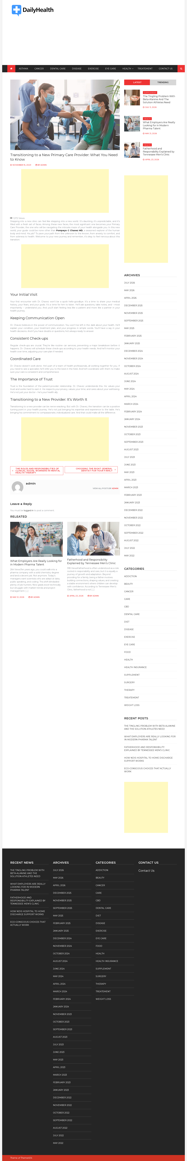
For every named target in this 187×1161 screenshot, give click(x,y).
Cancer (39, 68)
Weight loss (132, 705)
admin (43, 165)
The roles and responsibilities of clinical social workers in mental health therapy (37, 470)
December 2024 (133, 351)
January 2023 (132, 502)
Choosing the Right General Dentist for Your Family (94, 469)
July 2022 (129, 548)
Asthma (23, 68)
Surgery (129, 682)
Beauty (128, 584)
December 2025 (133, 305)
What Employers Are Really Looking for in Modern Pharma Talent (36, 562)
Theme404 (26, 1158)
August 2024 (131, 373)
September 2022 (133, 533)
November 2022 (133, 517)
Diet (126, 622)
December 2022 (133, 510)
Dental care (58, 68)
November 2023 (133, 426)
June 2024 (130, 381)
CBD (126, 606)
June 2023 (130, 464)
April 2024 (130, 396)
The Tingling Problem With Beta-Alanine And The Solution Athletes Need (159, 99)
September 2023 (133, 442)
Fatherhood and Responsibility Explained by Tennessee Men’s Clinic (91, 561)
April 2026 (130, 298)
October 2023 (132, 434)
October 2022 (132, 525)
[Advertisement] (93, 43)
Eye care (110, 68)
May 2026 (129, 290)
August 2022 (131, 540)
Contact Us (166, 68)
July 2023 (129, 457)
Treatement (145, 68)
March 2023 (131, 487)
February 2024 (133, 411)
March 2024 (131, 404)
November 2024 (133, 358)
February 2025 (133, 336)
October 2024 (132, 366)
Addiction (130, 576)
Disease (77, 68)
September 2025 (133, 320)
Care (127, 599)
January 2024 (132, 419)
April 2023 (130, 480)
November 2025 (133, 313)
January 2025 (132, 343)
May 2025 (129, 328)
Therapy (129, 690)
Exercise (93, 68)
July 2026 (129, 282)
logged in (28, 510)
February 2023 (133, 495)
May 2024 (129, 389)
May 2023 (129, 472)
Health (126, 68)
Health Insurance (135, 667)
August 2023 (131, 449)
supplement (150, 93)
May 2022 (129, 555)
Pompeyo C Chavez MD (69, 230)
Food (127, 652)
